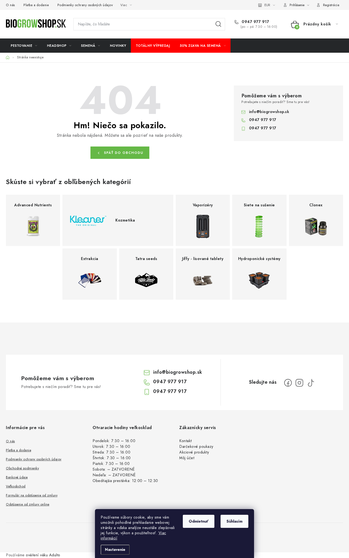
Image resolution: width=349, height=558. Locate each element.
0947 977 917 (255, 21)
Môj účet (186, 458)
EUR (267, 5)
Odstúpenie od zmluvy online (27, 504)
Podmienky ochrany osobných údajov (85, 5)
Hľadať (218, 24)
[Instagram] (299, 383)
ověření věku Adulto (43, 555)
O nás (10, 5)
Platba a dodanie (36, 5)
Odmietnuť (198, 521)
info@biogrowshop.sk (269, 111)
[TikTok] (311, 383)
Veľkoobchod (16, 486)
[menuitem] (24, 45)
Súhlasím (234, 521)
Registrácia (331, 5)
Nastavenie (115, 549)
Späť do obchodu (123, 152)
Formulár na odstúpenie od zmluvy (31, 495)
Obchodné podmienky (22, 468)
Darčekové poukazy (196, 446)
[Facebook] (288, 383)
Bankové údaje (17, 477)
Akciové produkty (194, 452)
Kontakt (185, 441)
